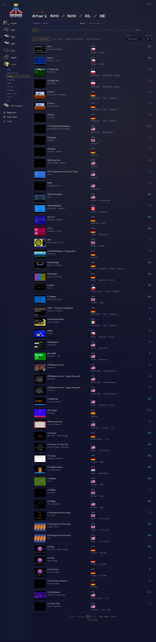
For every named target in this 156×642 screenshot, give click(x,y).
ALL (35, 30)
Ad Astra (51, 515)
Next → (107, 616)
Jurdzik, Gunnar (54, 151)
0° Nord (50, 92)
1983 (93, 171)
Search (82, 23)
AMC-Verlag (52, 561)
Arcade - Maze (97, 303)
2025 (93, 262)
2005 (93, 58)
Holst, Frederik (54, 265)
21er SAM (51, 353)
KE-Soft (50, 117)
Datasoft (51, 367)
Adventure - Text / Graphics (104, 98)
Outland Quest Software (58, 447)
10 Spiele (51, 149)
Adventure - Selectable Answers (105, 75)
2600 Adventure (54, 421)
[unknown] (95, 189)
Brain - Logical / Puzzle (102, 280)
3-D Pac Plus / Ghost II (57, 581)
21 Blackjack (52, 342)
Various (94, 144)
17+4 (49, 228)
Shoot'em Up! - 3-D (99, 439)
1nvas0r (50, 285)
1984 (93, 126)
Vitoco (50, 288)
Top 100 (10, 87)
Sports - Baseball (99, 212)
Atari (49, 174)
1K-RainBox (52, 274)
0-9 (40, 30)
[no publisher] (54, 402)
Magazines (11, 112)
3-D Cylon (51, 433)
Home (8, 69)
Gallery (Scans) (93, 39)
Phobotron (51, 254)
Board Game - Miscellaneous (103, 371)
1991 (93, 114)
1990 (93, 103)
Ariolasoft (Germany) (57, 95)
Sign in (150, 4)
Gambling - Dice (98, 223)
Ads (8, 100)
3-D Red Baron (54, 592)
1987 (93, 365)
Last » (114, 616)
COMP (137, 30)
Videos (9, 97)
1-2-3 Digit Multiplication (58, 126)
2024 (93, 274)
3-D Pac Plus (53, 569)
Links (9, 121)
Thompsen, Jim (53, 356)
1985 (93, 92)
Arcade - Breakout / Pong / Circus (107, 269)
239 (101, 616)
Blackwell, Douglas (56, 208)
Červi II (50, 58)
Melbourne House (54, 299)
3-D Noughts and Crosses (59, 512)
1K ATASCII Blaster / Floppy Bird (61, 251)
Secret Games (53, 106)
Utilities (11, 80)
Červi (49, 46)
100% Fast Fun (53, 160)
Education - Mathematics (102, 132)
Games (10, 76)
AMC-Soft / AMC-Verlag (57, 436)
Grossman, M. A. (54, 186)
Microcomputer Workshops (58, 129)
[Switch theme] (4, 4)
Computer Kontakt (55, 220)
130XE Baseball (54, 205)
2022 (93, 285)
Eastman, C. (52, 140)
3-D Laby (51, 455)
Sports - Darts (98, 246)
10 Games (51, 137)
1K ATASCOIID (53, 262)
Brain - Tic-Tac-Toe (100, 450)
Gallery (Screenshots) (75, 39)
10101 (49, 183)
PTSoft (50, 333)
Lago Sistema (53, 322)
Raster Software (54, 49)
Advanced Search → (96, 23)
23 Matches (52, 399)
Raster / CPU (53, 61)
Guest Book (12, 117)
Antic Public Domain (56, 163)
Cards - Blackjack (99, 234)
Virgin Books (53, 527)
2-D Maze (51, 296)
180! (49, 239)
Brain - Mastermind (99, 473)
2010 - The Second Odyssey (60, 308)
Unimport (51, 413)
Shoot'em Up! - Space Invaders (105, 291)
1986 (93, 239)
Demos (9, 83)
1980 (93, 592)
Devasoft (51, 493)
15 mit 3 (51, 217)
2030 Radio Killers (55, 319)
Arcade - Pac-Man (99, 553)
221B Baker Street (55, 365)
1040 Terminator (54, 194)
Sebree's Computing (56, 595)
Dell (49, 538)
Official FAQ (12, 73)
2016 (93, 251)
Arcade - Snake (98, 53)
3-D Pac (50, 546)
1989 (93, 569)
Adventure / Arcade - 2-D (102, 428)
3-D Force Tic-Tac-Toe (57, 444)
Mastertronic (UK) (55, 242)
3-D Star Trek (53, 603)
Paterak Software (55, 311)
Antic (49, 197)
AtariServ (51, 345)
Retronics (51, 72)
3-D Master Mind (55, 467)
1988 (93, 194)
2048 (49, 330)
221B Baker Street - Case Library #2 (63, 387)
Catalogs (10, 90)
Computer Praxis (54, 231)
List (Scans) (57, 39)
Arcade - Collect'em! (100, 200)
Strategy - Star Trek (100, 610)
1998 (93, 46)
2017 (93, 69)
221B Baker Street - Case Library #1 (63, 376)
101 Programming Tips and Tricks (62, 171)
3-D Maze (51, 478)
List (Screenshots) (41, 39)
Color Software (54, 606)
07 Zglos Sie (52, 69)
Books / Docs (12, 93)
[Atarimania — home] (16, 10)
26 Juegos (52, 410)
